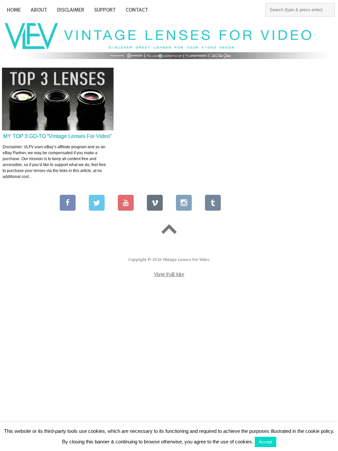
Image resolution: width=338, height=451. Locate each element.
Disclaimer (70, 10)
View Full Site (169, 274)
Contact (137, 10)
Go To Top (169, 229)
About (39, 10)
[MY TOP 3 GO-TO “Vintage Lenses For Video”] (58, 99)
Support (105, 10)
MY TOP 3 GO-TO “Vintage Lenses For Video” (57, 136)
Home (14, 10)
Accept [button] (265, 441)
